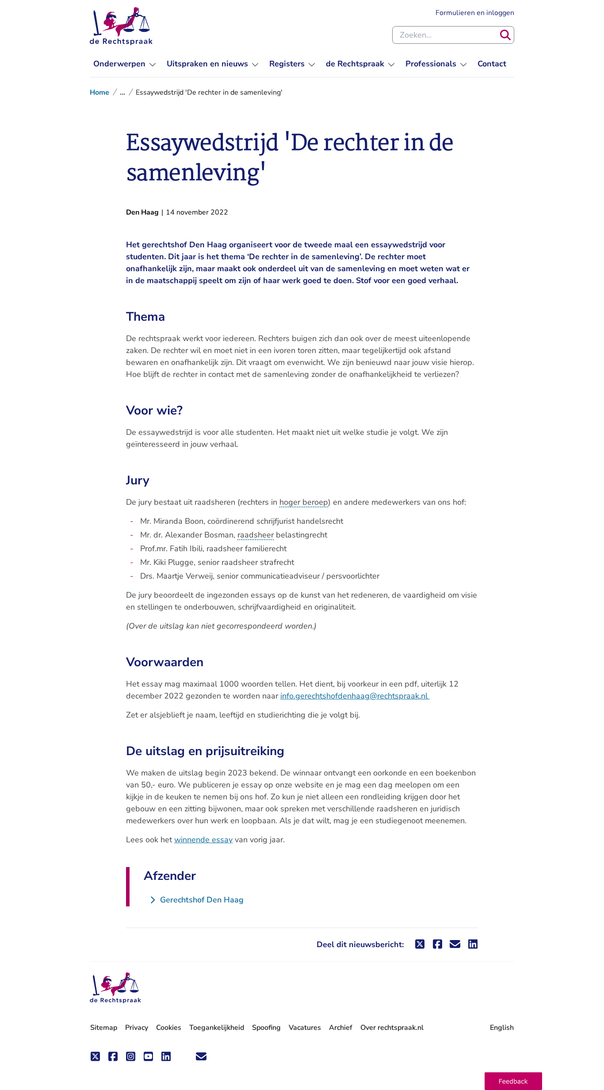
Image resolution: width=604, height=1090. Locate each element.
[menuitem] (125, 64)
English (502, 1027)
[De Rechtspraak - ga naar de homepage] (121, 26)
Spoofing (266, 1027)
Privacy (136, 1027)
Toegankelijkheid (216, 1027)
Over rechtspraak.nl (392, 1027)
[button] (513, 1081)
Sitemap (103, 1027)
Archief (340, 1027)
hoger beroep (303, 502)
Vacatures (304, 1028)
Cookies (168, 1027)
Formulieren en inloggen (475, 13)
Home (99, 92)
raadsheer (255, 535)
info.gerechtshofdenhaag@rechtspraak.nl (355, 696)
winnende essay (203, 839)
